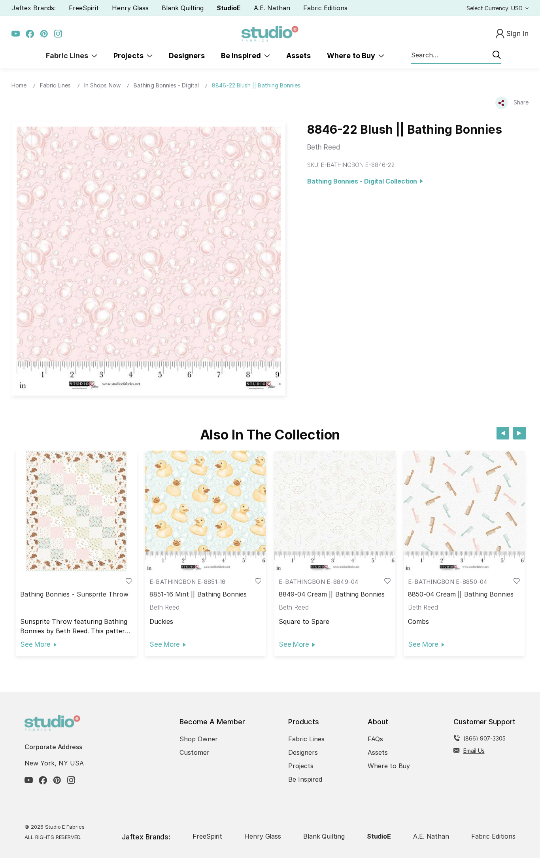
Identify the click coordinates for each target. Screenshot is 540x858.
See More (35, 644)
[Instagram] (58, 34)
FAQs (375, 739)
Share (520, 102)
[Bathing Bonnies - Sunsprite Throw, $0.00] (76, 511)
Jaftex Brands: (33, 8)
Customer (194, 752)
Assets (298, 55)
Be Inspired (242, 55)
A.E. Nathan (272, 8)
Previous (503, 433)
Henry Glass (130, 8)
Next (519, 433)
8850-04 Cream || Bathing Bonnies (461, 594)
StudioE (229, 8)
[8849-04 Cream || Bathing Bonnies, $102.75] (334, 511)
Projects (130, 55)
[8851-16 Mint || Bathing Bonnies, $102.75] (205, 511)
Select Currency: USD (495, 8)
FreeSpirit (84, 8)
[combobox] (456, 55)
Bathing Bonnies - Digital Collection (363, 181)
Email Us (474, 750)
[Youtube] (15, 34)
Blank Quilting (182, 8)
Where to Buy (352, 55)
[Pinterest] (44, 34)
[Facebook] (30, 34)
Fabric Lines (69, 55)
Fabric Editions (325, 8)
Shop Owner (198, 739)
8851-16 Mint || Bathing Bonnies (198, 594)
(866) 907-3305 (484, 738)
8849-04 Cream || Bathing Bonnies (332, 594)
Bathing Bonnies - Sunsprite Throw (74, 594)
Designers (187, 55)
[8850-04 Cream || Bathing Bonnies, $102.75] (464, 511)
